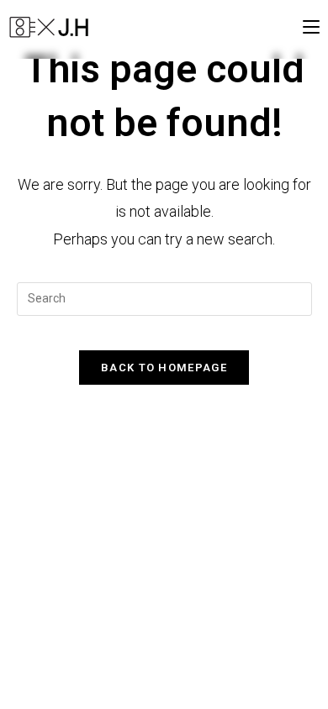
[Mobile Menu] (311, 26)
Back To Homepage (164, 367)
